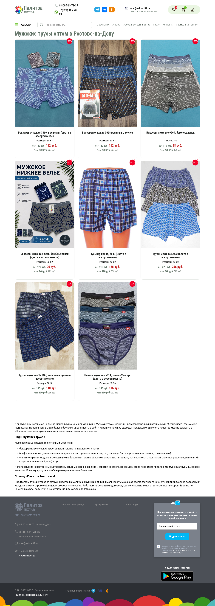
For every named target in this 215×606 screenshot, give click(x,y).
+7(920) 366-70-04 (68, 11)
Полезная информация (73, 504)
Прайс (156, 24)
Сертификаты (101, 504)
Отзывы (116, 24)
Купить (46, 84)
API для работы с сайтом (177, 568)
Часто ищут (132, 504)
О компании (102, 24)
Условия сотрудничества (136, 24)
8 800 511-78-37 (68, 5)
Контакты (168, 24)
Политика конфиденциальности (31, 595)
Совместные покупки (187, 24)
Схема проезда (27, 555)
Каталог (26, 24)
